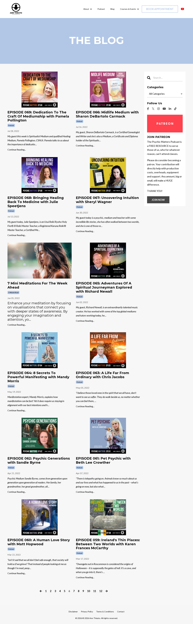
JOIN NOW (158, 199)
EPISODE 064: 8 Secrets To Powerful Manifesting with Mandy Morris (38, 377)
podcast (11, 125)
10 (88, 591)
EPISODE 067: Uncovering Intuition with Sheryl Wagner (107, 200)
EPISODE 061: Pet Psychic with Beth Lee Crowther (103, 460)
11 (94, 591)
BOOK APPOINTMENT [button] (160, 9)
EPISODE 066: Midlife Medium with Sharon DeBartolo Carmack (107, 114)
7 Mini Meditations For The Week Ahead (37, 285)
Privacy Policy (87, 611)
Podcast (101, 9)
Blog (112, 9)
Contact (120, 611)
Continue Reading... (16, 149)
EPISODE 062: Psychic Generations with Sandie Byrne (38, 460)
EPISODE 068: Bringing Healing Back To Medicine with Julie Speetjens (35, 202)
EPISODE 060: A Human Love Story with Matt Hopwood (38, 542)
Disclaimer (73, 611)
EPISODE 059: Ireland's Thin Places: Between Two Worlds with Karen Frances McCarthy (108, 544)
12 (100, 591)
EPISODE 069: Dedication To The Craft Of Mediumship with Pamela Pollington (38, 116)
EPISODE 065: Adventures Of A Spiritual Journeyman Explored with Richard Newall (104, 287)
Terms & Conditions (105, 611)
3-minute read (13, 292)
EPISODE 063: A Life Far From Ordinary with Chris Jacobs (102, 375)
